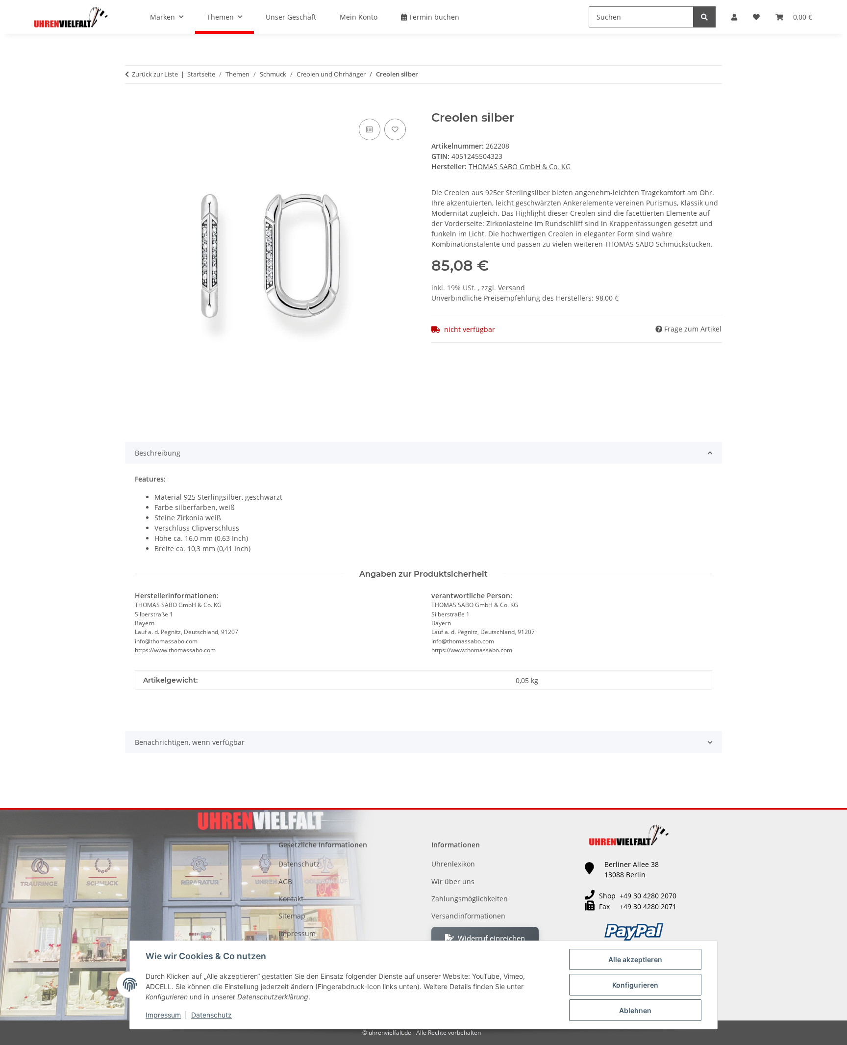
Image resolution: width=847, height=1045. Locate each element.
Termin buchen (433, 17)
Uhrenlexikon (453, 863)
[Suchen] (704, 16)
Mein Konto (358, 17)
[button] (734, 17)
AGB (285, 881)
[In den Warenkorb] (133, 105)
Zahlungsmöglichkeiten (469, 898)
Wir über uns (452, 881)
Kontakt (290, 898)
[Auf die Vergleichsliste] (369, 129)
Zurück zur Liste (155, 74)
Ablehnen (635, 1010)
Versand (511, 287)
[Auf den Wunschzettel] (395, 129)
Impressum (163, 1015)
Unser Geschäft (291, 17)
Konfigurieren (635, 985)
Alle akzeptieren (635, 959)
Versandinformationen (468, 915)
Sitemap (291, 915)
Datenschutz (211, 1015)
